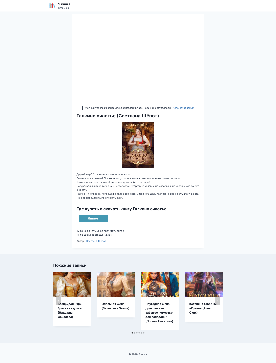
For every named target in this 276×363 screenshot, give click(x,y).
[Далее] (217, 301)
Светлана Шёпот (96, 241)
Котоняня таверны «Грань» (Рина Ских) (202, 308)
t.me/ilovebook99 (184, 107)
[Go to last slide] (58, 301)
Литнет (93, 218)
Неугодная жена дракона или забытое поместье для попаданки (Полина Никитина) (159, 312)
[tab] (132, 333)
